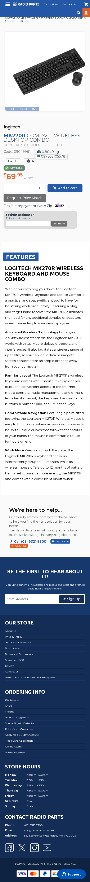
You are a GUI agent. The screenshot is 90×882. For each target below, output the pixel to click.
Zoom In (49, 63)
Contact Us (62, 541)
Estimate (59, 223)
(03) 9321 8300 (33, 825)
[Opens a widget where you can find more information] (71, 874)
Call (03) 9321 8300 (30, 542)
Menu (8, 6)
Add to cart (67, 188)
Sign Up (73, 599)
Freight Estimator (20, 214)
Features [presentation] (20, 257)
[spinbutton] (16, 188)
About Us (20, 545)
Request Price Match (24, 198)
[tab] (21, 257)
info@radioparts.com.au (39, 830)
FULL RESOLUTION (22, 109)
